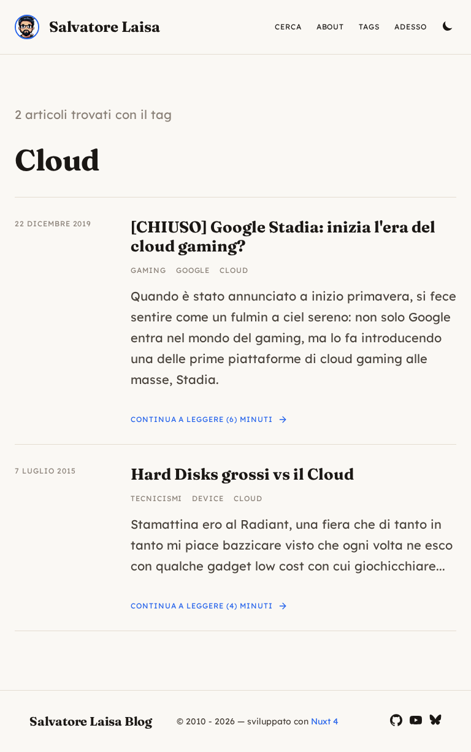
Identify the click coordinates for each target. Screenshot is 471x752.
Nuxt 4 (325, 721)
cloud (234, 270)
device (208, 498)
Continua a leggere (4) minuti (202, 605)
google (193, 270)
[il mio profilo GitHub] (396, 721)
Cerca (288, 26)
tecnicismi (157, 498)
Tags (369, 26)
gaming (148, 270)
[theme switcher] (449, 27)
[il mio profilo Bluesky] (435, 721)
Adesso (410, 26)
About (330, 26)
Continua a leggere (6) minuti (202, 419)
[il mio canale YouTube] (416, 721)
